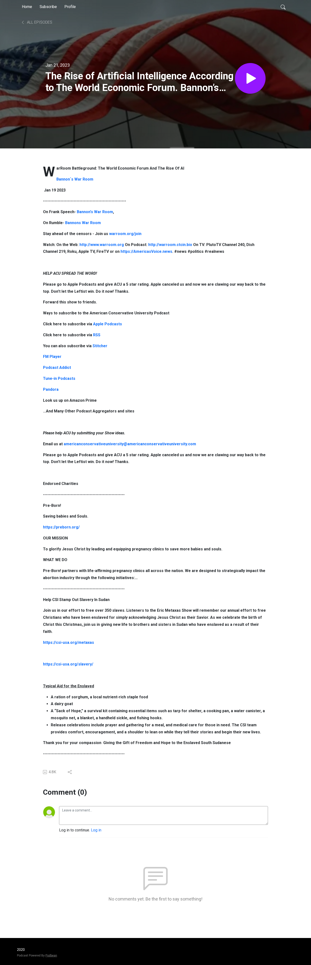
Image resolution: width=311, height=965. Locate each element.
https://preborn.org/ (61, 527)
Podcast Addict (57, 367)
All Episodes (39, 22)
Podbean (51, 955)
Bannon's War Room (95, 211)
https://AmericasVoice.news (146, 251)
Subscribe (48, 6)
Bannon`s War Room (74, 179)
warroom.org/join (125, 233)
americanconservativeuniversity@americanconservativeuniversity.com (130, 444)
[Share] (70, 772)
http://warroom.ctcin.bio (170, 244)
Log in (96, 830)
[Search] (283, 7)
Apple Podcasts (107, 324)
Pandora (51, 389)
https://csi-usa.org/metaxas (68, 642)
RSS (96, 335)
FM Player (52, 356)
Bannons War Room (83, 222)
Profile (70, 6)
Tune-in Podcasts (59, 378)
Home (27, 6)
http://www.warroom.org (101, 244)
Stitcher (100, 346)
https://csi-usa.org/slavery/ (68, 664)
